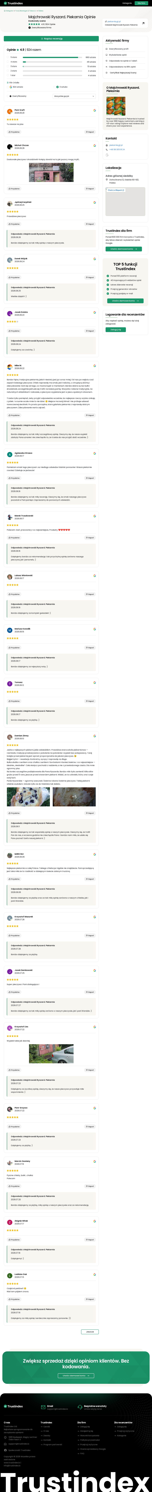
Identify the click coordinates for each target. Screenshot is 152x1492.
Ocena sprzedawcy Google (93, 1449)
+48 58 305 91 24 (117, 149)
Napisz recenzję (53, 38)
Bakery (40, 11)
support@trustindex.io (57, 1409)
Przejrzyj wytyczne (88, 1444)
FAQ (82, 1453)
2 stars (14, 71)
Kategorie (127, 3)
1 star (13, 75)
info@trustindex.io (12, 1465)
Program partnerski (52, 1444)
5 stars (14, 57)
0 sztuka (63, 87)
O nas (46, 1431)
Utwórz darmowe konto (122, 249)
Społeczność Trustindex (19, 1450)
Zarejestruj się (86, 1431)
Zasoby (46, 1435)
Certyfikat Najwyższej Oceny (123, 72)
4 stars (14, 62)
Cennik (46, 1426)
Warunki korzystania (89, 1435)
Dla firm (141, 3)
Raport (91, 132)
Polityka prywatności (90, 1440)
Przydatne (15, 132)
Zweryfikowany (19, 96)
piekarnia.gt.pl (116, 145)
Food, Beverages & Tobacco (25, 11)
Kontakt (47, 1440)
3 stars (14, 66)
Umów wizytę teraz (93, 1409)
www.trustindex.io (12, 1462)
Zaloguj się (116, 329)
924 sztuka (18, 87)
